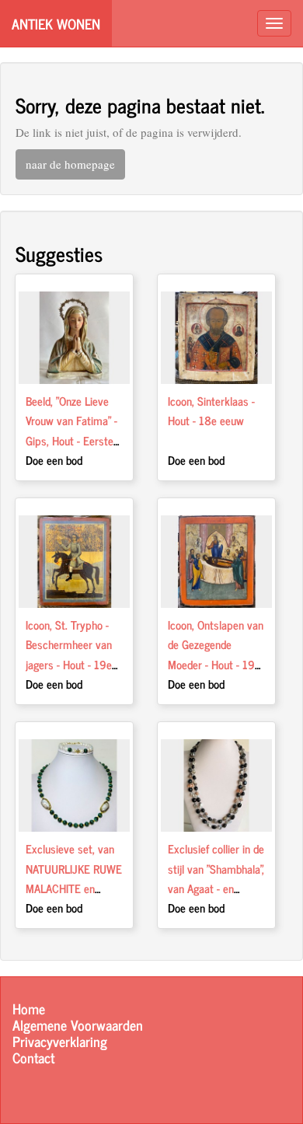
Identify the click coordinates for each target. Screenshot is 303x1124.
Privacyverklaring (59, 1041)
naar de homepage (70, 164)
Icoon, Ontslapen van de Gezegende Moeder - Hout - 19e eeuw (215, 654)
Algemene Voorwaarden (77, 1025)
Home (28, 1008)
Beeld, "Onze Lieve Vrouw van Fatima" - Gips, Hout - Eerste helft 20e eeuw (71, 430)
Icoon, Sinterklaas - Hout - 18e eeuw (211, 411)
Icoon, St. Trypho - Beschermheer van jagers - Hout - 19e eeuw (69, 654)
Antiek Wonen (56, 23)
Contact (33, 1057)
